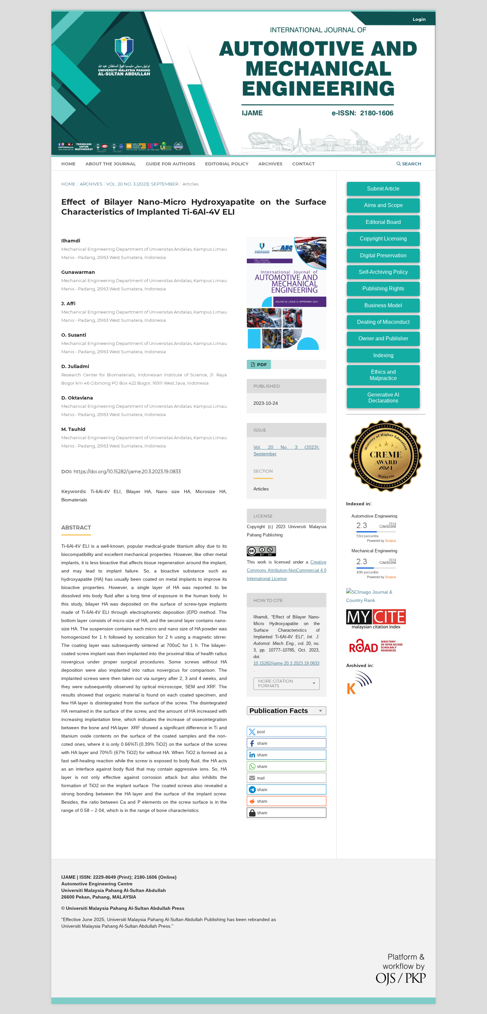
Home (68, 163)
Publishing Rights (383, 288)
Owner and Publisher (383, 338)
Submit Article (383, 188)
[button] (286, 732)
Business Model (383, 305)
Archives (270, 163)
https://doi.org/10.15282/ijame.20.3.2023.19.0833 (127, 472)
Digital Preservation (383, 255)
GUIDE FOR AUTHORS (170, 163)
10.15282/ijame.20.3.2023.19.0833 (286, 663)
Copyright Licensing (383, 238)
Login (419, 19)
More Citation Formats (275, 683)
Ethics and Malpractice (383, 375)
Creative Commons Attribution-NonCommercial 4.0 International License (286, 570)
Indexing (383, 355)
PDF (261, 364)
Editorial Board (383, 222)
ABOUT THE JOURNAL (110, 163)
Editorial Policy (226, 163)
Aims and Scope (383, 205)
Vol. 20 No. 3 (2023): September (142, 184)
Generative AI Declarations (383, 397)
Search (411, 163)
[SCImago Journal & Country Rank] (376, 600)
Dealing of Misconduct (383, 322)
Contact (303, 163)
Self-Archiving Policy (383, 272)
